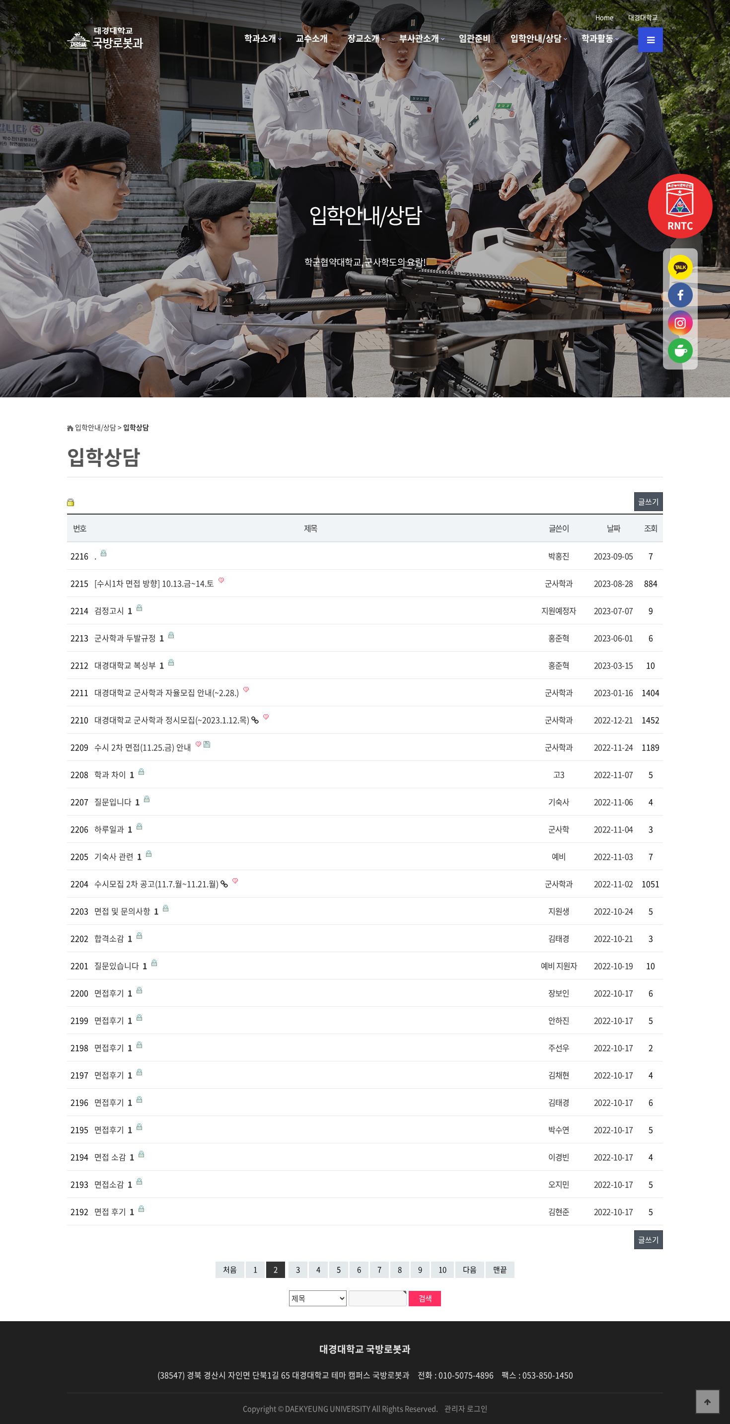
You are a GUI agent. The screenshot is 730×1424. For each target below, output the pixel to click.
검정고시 (113, 610)
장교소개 (363, 38)
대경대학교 (643, 17)
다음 (470, 1269)
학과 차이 (114, 774)
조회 (650, 528)
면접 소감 (114, 1157)
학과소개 (260, 38)
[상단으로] (707, 1401)
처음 (230, 1269)
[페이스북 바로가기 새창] (680, 287)
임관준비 (475, 38)
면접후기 (113, 993)
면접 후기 (114, 1211)
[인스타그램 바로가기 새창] (680, 315)
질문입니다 (117, 802)
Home (604, 17)
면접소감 (113, 1184)
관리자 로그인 (466, 1408)
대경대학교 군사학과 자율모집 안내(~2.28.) (167, 692)
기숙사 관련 (118, 856)
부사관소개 (419, 38)
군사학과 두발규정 (129, 638)
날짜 (613, 528)
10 (442, 1269)
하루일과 (113, 829)
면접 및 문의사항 (126, 911)
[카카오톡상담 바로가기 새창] (680, 259)
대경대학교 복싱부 (129, 665)
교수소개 (312, 38)
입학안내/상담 (536, 38)
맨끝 (500, 1269)
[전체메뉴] (650, 39)
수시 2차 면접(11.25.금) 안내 (143, 747)
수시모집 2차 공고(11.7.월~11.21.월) (157, 884)
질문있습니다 (120, 966)
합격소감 (113, 938)
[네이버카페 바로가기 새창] (680, 343)
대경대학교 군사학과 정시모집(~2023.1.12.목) (172, 720)
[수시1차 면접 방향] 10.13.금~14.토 (155, 583)
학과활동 (597, 38)
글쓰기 (648, 501)
